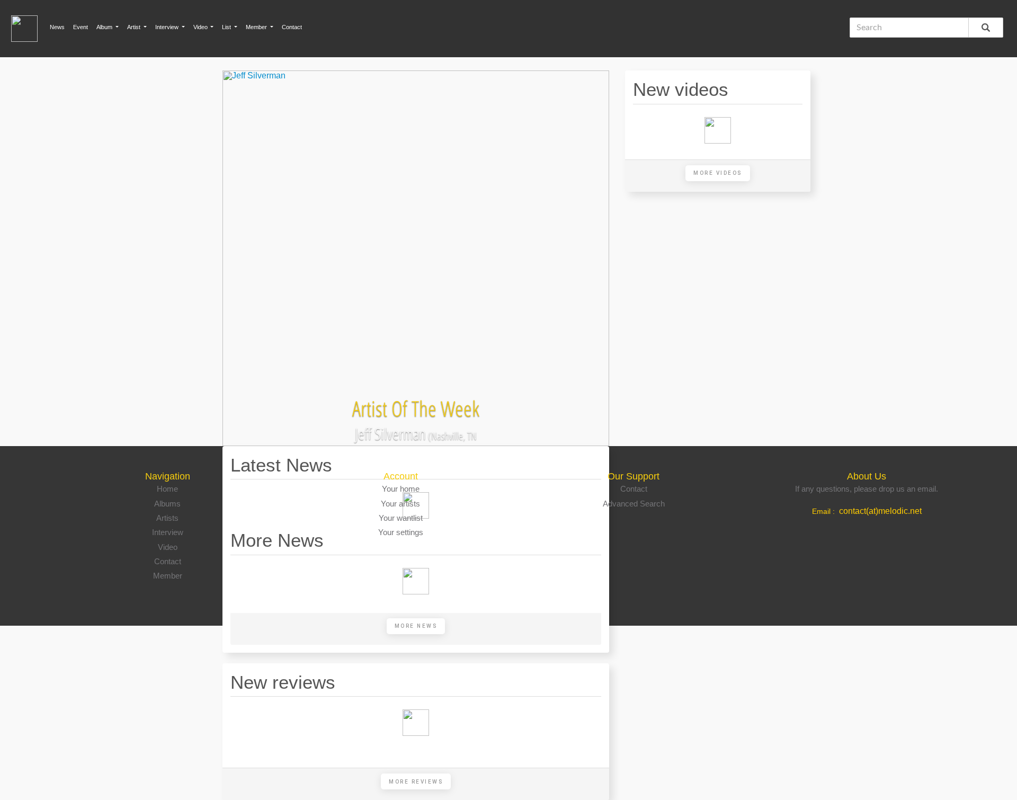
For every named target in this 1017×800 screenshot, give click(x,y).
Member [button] (257, 27)
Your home (401, 488)
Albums (167, 503)
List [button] (227, 27)
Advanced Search (634, 503)
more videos (717, 173)
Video (167, 547)
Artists (167, 517)
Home (167, 488)
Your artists (400, 503)
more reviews (416, 782)
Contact (292, 27)
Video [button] (201, 27)
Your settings (400, 532)
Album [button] (105, 27)
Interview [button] (167, 27)
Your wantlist (401, 517)
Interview (167, 532)
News (57, 27)
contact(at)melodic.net (880, 510)
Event (80, 27)
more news (416, 626)
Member (167, 575)
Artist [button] (134, 27)
